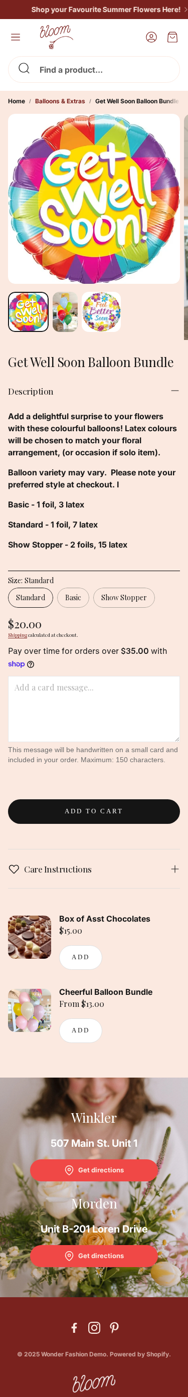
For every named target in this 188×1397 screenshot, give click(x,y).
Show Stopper (124, 597)
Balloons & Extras (60, 101)
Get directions (101, 1170)
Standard (30, 597)
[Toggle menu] (15, 37)
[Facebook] (74, 1328)
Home (16, 101)
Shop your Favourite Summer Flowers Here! (99, 9)
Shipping (17, 634)
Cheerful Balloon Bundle (105, 992)
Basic (73, 597)
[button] (94, 69)
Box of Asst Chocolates (104, 919)
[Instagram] (94, 1328)
